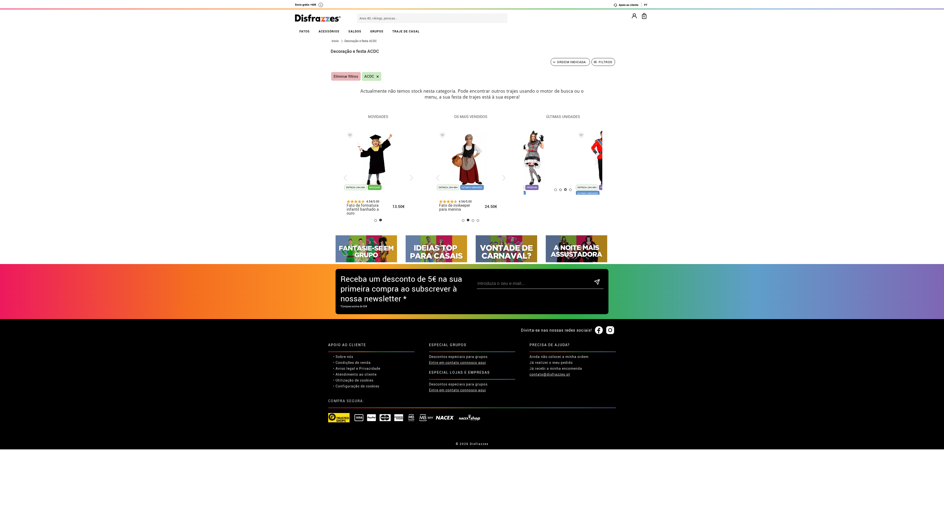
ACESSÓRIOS (329, 31)
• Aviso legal (344, 368)
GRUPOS (377, 31)
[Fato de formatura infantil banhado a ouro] (349, 136)
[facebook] (599, 330)
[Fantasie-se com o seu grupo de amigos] (366, 261)
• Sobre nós (343, 356)
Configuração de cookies (357, 386)
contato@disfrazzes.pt (550, 374)
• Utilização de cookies (353, 380)
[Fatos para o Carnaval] (506, 261)
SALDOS (354, 31)
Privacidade (369, 368)
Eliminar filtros (346, 76)
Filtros (606, 62)
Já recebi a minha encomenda (556, 368)
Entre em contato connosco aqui (457, 362)
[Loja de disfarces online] (318, 18)
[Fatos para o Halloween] (576, 261)
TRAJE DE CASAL (406, 31)
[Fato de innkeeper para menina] (441, 136)
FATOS (304, 31)
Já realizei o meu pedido (551, 362)
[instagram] (610, 330)
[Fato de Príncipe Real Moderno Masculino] (533, 136)
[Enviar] (597, 282)
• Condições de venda (352, 362)
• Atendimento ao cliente (355, 374)
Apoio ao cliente (628, 5)
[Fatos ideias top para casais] (436, 261)
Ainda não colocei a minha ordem (559, 356)
